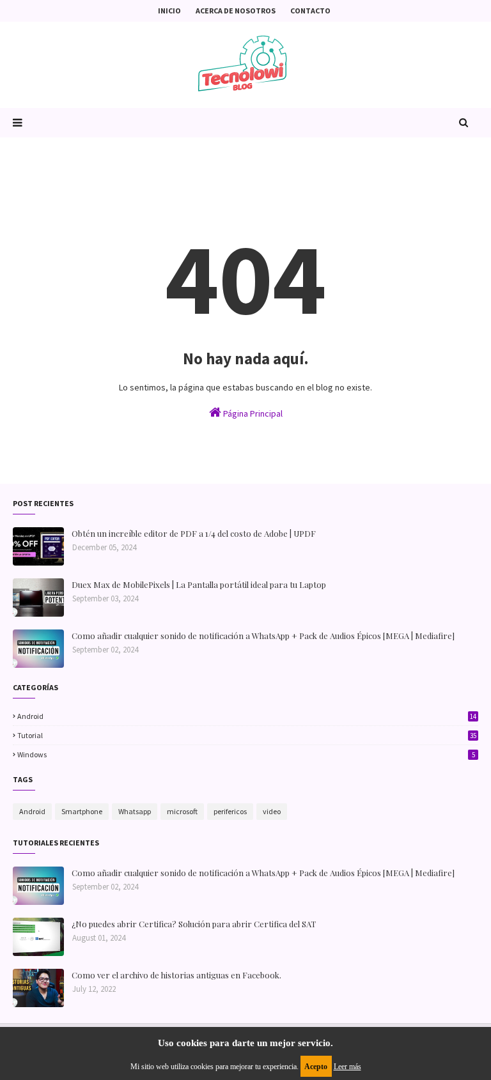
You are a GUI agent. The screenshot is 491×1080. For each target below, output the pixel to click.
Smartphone (81, 811)
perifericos (230, 811)
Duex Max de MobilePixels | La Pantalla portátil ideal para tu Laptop (199, 584)
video (272, 811)
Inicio (169, 10)
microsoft (182, 811)
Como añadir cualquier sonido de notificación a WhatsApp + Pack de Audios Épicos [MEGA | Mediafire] (263, 635)
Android (246, 716)
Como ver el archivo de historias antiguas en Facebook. (176, 974)
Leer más (347, 1066)
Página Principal (252, 413)
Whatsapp (134, 811)
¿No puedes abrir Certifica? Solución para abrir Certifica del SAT (194, 923)
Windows (246, 754)
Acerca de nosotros (236, 10)
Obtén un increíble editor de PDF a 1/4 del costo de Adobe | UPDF (194, 533)
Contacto (310, 10)
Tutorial (246, 735)
